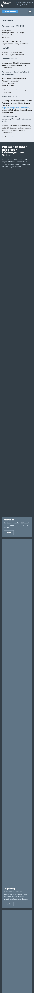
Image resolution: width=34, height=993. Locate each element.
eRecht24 (11, 137)
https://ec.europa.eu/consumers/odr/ (16, 108)
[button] (30, 11)
